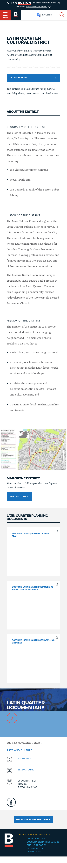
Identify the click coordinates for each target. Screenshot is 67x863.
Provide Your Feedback (33, 820)
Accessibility (35, 848)
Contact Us (34, 852)
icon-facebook (11, 802)
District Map (19, 497)
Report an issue (34, 834)
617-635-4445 (24, 759)
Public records (37, 845)
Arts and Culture (20, 750)
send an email (26, 770)
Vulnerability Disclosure (43, 842)
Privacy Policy (36, 839)
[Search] (60, 15)
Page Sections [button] (19, 78)
